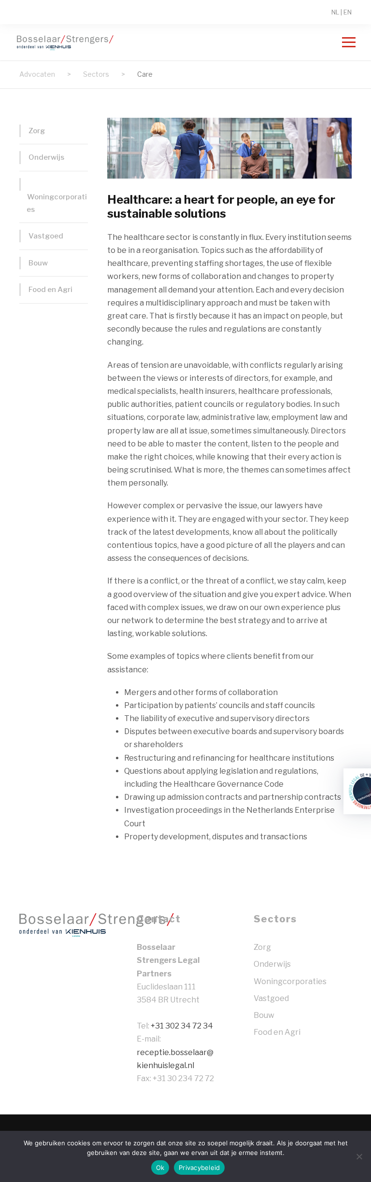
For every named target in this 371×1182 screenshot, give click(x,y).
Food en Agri (50, 289)
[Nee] (359, 1156)
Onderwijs (46, 157)
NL (335, 12)
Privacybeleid (199, 1167)
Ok (160, 1167)
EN (347, 12)
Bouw (38, 263)
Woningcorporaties (57, 203)
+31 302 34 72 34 (182, 1025)
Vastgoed (46, 236)
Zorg (37, 130)
